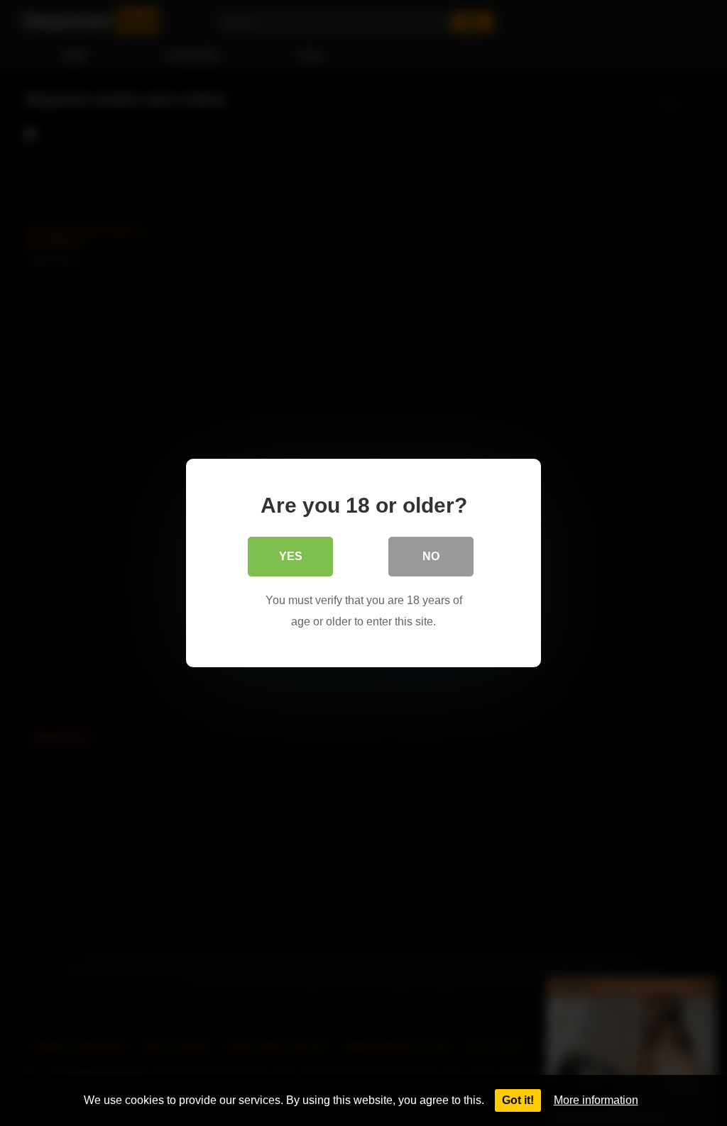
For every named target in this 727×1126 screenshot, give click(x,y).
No (430, 556)
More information (596, 1100)
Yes (290, 556)
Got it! (518, 1100)
